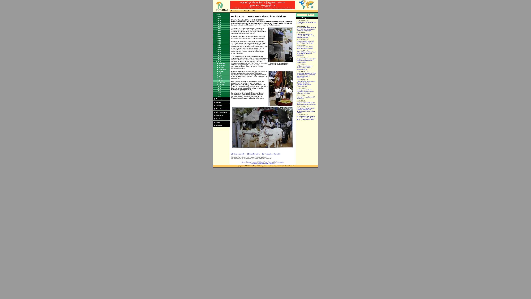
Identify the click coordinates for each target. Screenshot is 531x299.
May (220, 77)
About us (219, 125)
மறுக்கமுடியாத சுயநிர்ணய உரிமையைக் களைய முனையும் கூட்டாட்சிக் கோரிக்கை (305, 91)
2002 (219, 86)
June (220, 75)
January (221, 84)
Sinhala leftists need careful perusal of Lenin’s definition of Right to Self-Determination (306, 118)
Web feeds (219, 115)
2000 (219, 90)
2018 (219, 32)
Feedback (219, 119)
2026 (219, 17)
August (221, 71)
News (218, 14)
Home (218, 122)
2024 (219, 20)
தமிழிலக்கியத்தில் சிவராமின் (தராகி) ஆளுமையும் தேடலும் (305, 42)
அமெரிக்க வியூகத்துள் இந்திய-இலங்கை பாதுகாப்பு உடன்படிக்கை (306, 103)
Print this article (254, 154)
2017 (219, 34)
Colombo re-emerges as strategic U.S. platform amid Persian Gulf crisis (305, 36)
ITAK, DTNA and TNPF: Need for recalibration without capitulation (306, 53)
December (222, 63)
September (222, 69)
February (222, 82)
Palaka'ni (219, 105)
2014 (219, 40)
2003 (219, 61)
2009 (219, 50)
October (221, 67)
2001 (219, 88)
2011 (219, 46)
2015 (219, 38)
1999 (219, 92)
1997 (219, 96)
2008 (219, 51)
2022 (219, 24)
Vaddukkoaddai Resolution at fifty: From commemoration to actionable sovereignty (306, 29)
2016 (219, 36)
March (221, 81)
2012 (219, 44)
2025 (219, 19)
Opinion (218, 102)
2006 (219, 55)
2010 (219, 48)
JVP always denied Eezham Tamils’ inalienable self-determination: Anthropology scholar (306, 110)
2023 (219, 22)
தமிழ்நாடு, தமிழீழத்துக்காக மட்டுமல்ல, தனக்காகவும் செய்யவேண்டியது (305, 67)
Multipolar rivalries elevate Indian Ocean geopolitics (305, 47)
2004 (219, 59)
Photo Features (221, 109)
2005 (219, 57)
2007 (219, 53)
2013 (219, 42)
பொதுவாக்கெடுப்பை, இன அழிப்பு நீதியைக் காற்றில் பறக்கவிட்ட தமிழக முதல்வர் (306, 60)
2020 (219, 28)
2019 (219, 30)
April (220, 79)
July (220, 73)
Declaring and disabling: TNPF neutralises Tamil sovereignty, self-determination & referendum (306, 75)
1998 (219, 94)
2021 (219, 26)
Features (219, 99)
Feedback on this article (273, 154)
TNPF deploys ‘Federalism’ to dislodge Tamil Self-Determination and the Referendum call (306, 84)
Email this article (239, 154)
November (222, 65)
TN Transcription (221, 112)
